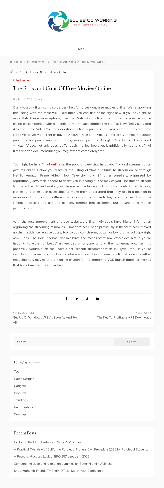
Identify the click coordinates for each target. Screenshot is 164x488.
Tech (17, 371)
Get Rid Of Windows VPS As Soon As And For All (45, 320)
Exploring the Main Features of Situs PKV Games (47, 442)
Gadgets (20, 386)
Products (20, 393)
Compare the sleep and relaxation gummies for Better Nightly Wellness (63, 464)
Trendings (21, 400)
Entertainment (22, 80)
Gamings (20, 414)
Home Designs (24, 379)
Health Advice (23, 407)
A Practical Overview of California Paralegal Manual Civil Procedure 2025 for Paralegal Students (81, 449)
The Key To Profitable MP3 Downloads (124, 317)
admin (41, 98)
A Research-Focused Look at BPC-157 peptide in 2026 (51, 456)
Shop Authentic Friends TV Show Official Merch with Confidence (58, 471)
